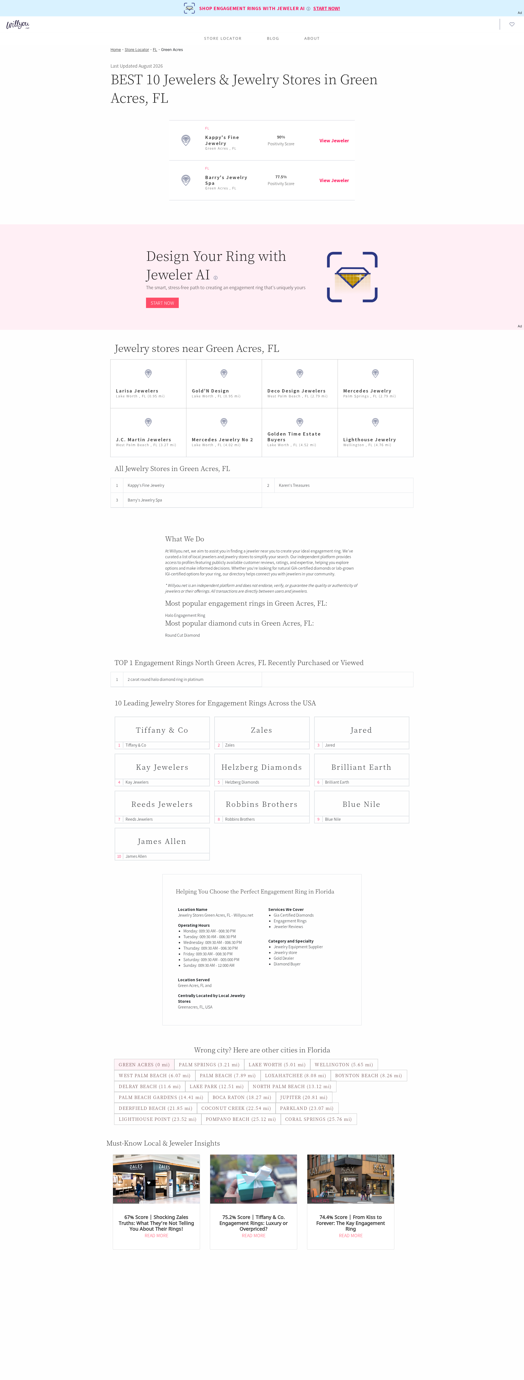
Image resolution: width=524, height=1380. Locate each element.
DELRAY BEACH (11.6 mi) (150, 1086)
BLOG (273, 38)
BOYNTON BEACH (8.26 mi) (369, 1075)
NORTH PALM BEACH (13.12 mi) (292, 1086)
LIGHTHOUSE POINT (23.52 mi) (158, 1119)
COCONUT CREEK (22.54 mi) (236, 1108)
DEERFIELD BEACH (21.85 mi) (156, 1108)
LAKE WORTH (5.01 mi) (277, 1064)
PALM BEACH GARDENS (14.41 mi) (161, 1097)
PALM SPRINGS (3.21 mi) (209, 1064)
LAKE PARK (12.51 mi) (217, 1086)
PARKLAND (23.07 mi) (307, 1108)
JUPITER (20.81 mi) (304, 1097)
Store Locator (223, 38)
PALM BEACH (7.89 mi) (228, 1075)
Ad (520, 326)
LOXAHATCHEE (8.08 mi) (296, 1075)
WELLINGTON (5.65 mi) (344, 1064)
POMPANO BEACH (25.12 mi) (241, 1119)
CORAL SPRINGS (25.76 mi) (318, 1119)
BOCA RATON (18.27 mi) (242, 1097)
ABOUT (312, 38)
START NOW (162, 303)
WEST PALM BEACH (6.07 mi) (155, 1075)
